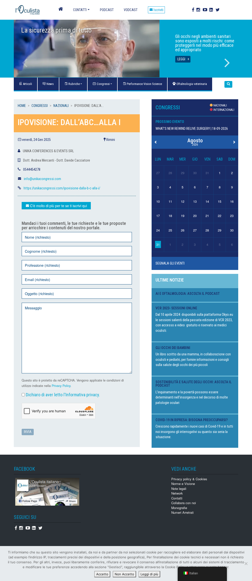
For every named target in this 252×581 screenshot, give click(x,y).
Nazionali (61, 106)
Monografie (179, 507)
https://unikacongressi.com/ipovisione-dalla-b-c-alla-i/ (62, 188)
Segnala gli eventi (170, 263)
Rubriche (74, 84)
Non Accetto (124, 574)
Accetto (102, 574)
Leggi (181, 59)
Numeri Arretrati (182, 512)
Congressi (103, 84)
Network (177, 493)
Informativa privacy (82, 394)
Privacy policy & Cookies (189, 479)
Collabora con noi (183, 502)
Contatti (80, 10)
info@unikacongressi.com (42, 179)
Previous (24, 62)
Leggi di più (149, 574)
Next (227, 62)
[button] (228, 84)
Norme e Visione (183, 483)
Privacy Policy (61, 385)
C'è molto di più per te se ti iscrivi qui (58, 205)
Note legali (178, 488)
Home (22, 106)
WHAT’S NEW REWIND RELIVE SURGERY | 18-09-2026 (192, 129)
